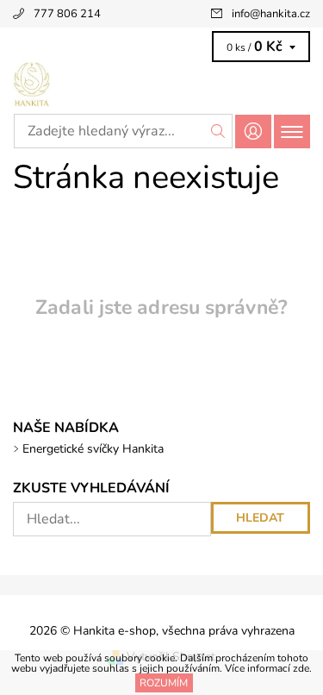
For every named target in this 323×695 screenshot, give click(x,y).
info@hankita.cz (271, 14)
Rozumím (164, 683)
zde (301, 668)
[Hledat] (218, 131)
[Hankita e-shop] (161, 84)
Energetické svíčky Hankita (93, 449)
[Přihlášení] (253, 131)
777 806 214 (67, 14)
